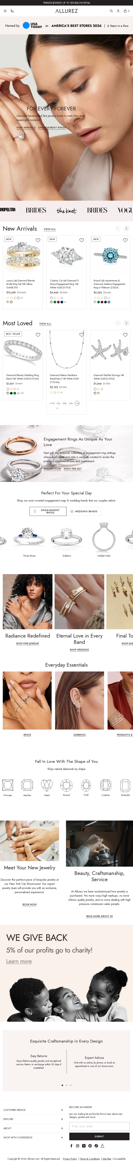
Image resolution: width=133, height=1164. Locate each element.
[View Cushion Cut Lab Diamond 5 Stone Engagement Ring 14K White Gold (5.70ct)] (66, 255)
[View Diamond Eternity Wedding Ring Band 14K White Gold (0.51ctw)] (23, 350)
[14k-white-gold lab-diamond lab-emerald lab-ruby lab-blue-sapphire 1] (51, 298)
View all (50, 229)
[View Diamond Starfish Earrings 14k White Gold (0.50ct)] (110, 350)
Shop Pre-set (73, 469)
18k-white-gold (58, 298)
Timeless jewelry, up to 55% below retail (66, 3)
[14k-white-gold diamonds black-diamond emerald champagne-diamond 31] (7, 389)
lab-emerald (55, 302)
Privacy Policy (70, 1159)
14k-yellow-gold (11, 298)
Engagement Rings (52, 127)
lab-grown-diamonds (98, 393)
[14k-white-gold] (7, 298)
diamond (7, 302)
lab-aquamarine (109, 302)
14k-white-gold (7, 298)
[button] (126, 228)
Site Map (107, 1159)
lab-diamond (11, 302)
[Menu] (5, 11)
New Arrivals (26, 127)
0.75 (70, 403)
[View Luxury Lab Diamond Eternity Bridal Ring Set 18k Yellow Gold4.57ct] (23, 255)
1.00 (77, 403)
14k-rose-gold (14, 298)
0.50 (64, 403)
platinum (105, 298)
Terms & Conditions (90, 1159)
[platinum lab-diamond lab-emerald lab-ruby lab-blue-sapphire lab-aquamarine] (105, 298)
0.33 (58, 403)
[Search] (111, 11)
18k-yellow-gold (18, 298)
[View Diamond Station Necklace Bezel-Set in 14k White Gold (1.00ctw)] (66, 350)
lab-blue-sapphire (61, 302)
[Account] (118, 11)
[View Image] (36, 210)
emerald (14, 393)
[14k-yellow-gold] (11, 298)
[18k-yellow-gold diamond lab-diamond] (18, 298)
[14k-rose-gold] (14, 298)
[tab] (83, 511)
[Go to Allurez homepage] (66, 11)
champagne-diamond (18, 393)
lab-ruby (58, 302)
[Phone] (12, 11)
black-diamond (11, 393)
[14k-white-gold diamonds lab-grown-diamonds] (95, 389)
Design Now (52, 469)
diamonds (7, 393)
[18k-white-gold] (58, 298)
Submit (99, 1136)
